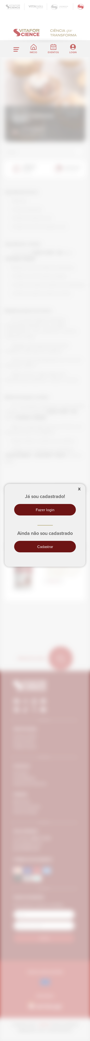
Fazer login (45, 509)
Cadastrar (45, 546)
